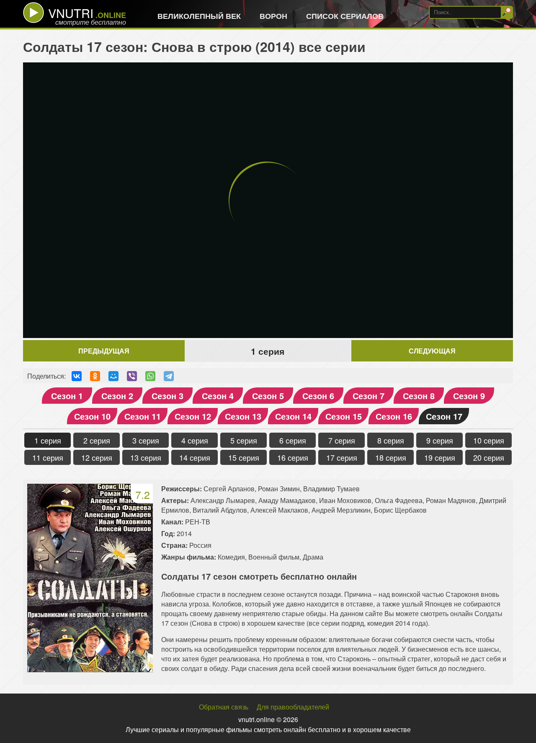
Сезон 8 (419, 396)
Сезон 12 (193, 416)
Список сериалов (345, 15)
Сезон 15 (343, 416)
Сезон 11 (142, 416)
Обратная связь (223, 707)
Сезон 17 (444, 416)
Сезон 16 (394, 416)
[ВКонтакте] (77, 376)
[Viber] (132, 376)
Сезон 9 (469, 396)
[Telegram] (169, 376)
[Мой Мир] (113, 376)
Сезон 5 (268, 396)
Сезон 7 (368, 396)
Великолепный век (199, 15)
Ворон (273, 15)
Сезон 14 (293, 416)
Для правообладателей (293, 707)
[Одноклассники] (95, 376)
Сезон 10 (92, 416)
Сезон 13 (243, 416)
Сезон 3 (167, 396)
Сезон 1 (67, 396)
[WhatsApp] (150, 376)
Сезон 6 (318, 396)
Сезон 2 (117, 396)
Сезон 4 (218, 396)
